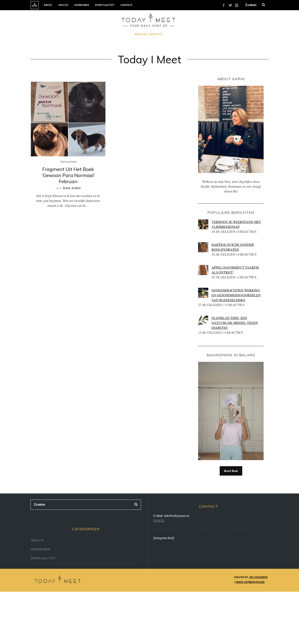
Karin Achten (72, 188)
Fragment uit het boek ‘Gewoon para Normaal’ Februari (68, 175)
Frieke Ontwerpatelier (250, 582)
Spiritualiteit (104, 5)
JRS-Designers (258, 577)
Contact (127, 5)
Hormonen (81, 5)
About (48, 5)
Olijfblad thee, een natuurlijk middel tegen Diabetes (235, 323)
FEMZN (159, 520)
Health (63, 5)
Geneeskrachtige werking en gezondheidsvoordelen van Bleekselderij (236, 295)
